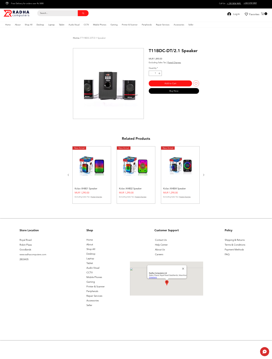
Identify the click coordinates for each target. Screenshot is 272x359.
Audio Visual (92, 267)
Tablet (89, 263)
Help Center (161, 244)
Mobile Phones (94, 277)
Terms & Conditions (235, 244)
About (89, 244)
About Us (160, 249)
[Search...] (83, 13)
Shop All (90, 249)
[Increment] (159, 73)
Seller (89, 305)
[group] (136, 175)
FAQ (227, 254)
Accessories (92, 300)
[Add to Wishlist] (196, 83)
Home (76, 38)
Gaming (90, 281)
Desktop (90, 253)
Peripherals (92, 291)
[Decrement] (151, 73)
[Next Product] (203, 175)
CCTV (89, 272)
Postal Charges (174, 62)
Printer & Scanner (95, 286)
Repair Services (94, 295)
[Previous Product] (68, 175)
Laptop (90, 258)
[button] (264, 13)
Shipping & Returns (235, 239)
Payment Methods (234, 249)
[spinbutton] (155, 73)
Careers (159, 254)
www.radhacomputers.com (33, 254)
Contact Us (161, 239)
